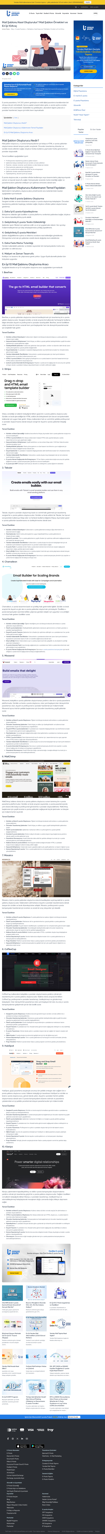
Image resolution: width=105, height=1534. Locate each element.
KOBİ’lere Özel (79, 110)
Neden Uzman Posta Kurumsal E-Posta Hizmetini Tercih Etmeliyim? (94, 163)
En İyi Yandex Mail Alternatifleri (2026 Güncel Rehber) (35, 1335)
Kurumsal (73, 13)
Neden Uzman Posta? (49, 1499)
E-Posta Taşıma (47, 1476)
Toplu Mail (39, 13)
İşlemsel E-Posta (47, 1453)
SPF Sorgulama (47, 1512)
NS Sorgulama (47, 1523)
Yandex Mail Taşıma (48, 1466)
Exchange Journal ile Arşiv (15, 1478)
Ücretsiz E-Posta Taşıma (50, 1463)
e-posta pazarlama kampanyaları (53, 649)
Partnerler (10, 1526)
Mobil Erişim (11, 1470)
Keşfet (88, 2)
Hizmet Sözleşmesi (54, 1531)
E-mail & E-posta (80, 96)
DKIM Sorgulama (48, 1518)
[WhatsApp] (14, 73)
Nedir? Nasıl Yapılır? (81, 115)
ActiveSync (10, 1473)
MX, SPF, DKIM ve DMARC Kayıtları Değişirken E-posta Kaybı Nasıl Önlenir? (59, 1368)
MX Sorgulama (47, 1515)
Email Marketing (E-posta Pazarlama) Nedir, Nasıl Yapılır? (93, 242)
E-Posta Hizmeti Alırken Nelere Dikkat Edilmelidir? (93, 184)
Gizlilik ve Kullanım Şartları (85, 1531)
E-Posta (32, 13)
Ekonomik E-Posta (13, 1456)
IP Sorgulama (46, 1526)
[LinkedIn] (10, 73)
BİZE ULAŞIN (94, 7)
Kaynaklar (65, 13)
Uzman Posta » (6, 29)
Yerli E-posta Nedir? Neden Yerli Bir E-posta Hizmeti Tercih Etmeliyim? (93, 208)
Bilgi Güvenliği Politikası (50, 1502)
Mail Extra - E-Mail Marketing (51, 1456)
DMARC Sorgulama (48, 1521)
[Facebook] (3, 73)
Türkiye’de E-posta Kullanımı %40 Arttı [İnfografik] (91, 140)
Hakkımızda (46, 1497)
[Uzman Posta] (13, 13)
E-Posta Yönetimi (48, 1479)
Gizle (15, 118)
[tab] (81, 131)
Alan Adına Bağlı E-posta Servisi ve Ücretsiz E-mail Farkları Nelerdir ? (93, 197)
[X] (7, 73)
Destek (80, 13)
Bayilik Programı (12, 1521)
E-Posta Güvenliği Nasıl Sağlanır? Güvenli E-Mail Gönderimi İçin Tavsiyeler (93, 151)
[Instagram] (13, 1438)
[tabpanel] (88, 193)
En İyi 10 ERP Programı (10, 1397)
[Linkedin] (22, 1438)
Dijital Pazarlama (80, 91)
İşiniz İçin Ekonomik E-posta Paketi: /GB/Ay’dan (52, 1417)
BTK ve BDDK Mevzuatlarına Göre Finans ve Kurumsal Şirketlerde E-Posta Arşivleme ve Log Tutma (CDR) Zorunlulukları (60, 1401)
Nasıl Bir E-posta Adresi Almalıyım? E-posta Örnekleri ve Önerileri (92, 174)
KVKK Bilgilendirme (68, 1531)
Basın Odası (46, 1505)
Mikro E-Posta (11, 1462)
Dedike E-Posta (49, 13)
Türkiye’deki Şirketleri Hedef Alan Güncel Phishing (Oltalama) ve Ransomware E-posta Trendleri (36, 1400)
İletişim (97, 1531)
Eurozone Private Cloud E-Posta (17, 1464)
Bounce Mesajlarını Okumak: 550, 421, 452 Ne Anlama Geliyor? (36, 1305)
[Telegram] (17, 73)
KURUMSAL (84, 7)
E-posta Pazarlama (81, 100)
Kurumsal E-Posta (13, 1459)
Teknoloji (77, 119)
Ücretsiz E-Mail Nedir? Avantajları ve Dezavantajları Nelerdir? (94, 219)
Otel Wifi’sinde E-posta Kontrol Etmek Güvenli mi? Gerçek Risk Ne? (11, 1305)
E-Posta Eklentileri (48, 1469)
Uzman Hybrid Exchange (15, 1475)
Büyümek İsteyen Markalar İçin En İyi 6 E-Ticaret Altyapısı (11, 1335)
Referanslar (11, 1523)
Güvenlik (58, 13)
